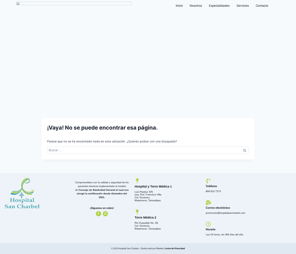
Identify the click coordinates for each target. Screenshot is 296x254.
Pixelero (160, 248)
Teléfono (211, 186)
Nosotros (196, 5)
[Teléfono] (208, 180)
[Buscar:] (148, 150)
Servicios (243, 5)
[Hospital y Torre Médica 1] (137, 180)
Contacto (262, 5)
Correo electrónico (218, 207)
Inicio (179, 5)
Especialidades (219, 5)
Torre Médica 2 (145, 217)
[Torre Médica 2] (137, 212)
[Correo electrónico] (208, 202)
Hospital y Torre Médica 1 (153, 186)
